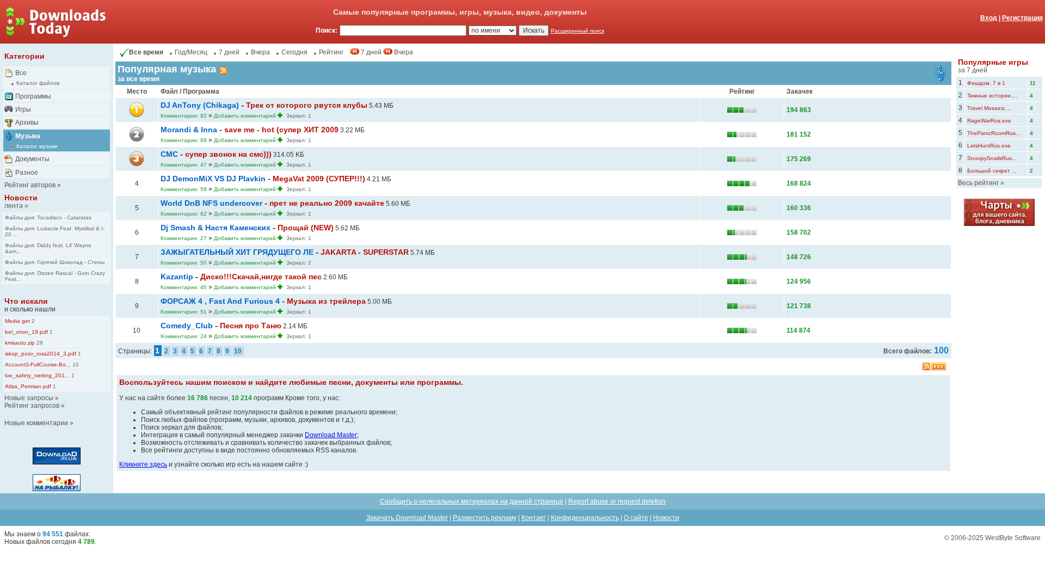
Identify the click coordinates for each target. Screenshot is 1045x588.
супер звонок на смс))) (228, 154)
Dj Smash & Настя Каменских (216, 227)
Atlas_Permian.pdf (28, 386)
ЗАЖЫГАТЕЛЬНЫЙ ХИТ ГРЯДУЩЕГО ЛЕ (237, 252)
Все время (146, 52)
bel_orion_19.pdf (26, 332)
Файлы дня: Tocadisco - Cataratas (48, 217)
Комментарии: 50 (184, 263)
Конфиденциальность (585, 518)
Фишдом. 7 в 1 (986, 83)
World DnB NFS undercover (211, 203)
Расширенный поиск (577, 31)
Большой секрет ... (992, 171)
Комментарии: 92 (184, 116)
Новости (21, 197)
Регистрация (1022, 18)
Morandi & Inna (189, 129)
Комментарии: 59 (184, 189)
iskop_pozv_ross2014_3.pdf (40, 354)
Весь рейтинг (978, 183)
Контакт (533, 518)
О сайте (636, 518)
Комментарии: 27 (184, 238)
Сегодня (294, 52)
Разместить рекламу (485, 518)
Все (21, 73)
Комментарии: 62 (184, 214)
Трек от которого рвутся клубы (306, 105)
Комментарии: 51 (184, 312)
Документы (32, 159)
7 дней (229, 52)
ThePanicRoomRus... (994, 133)
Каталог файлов (37, 83)
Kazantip (177, 276)
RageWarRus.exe (989, 121)
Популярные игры (993, 62)
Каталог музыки (37, 146)
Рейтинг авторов (30, 185)
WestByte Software (1013, 538)
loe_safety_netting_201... (37, 375)
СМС (169, 154)
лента (13, 206)
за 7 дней (972, 70)
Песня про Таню (250, 325)
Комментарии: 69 (184, 140)
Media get (17, 321)
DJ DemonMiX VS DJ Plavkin (213, 178)
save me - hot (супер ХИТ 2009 (281, 129)
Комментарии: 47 (184, 165)
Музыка (27, 136)
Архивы (27, 122)
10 (75, 364)
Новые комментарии (36, 423)
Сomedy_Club (187, 325)
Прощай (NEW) (306, 227)
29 (39, 343)
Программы (33, 96)
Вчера (260, 52)
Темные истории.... (992, 96)
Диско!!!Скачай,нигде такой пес (261, 276)
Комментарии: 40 (184, 287)
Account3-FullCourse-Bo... (38, 364)
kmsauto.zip (20, 343)
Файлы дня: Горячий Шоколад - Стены (54, 262)
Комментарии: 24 (184, 336)
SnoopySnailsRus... (992, 158)
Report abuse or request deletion (617, 501)
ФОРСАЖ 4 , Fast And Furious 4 (220, 301)
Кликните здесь (143, 464)
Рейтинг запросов (31, 405)
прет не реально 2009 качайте (326, 203)
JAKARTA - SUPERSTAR (365, 252)
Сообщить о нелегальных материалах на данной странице (471, 501)
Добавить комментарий (245, 116)
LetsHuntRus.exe (989, 146)
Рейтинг (331, 52)
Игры (23, 109)
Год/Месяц (191, 52)
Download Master (331, 435)
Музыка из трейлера (326, 301)
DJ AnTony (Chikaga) (200, 105)
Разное (26, 172)
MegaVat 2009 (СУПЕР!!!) (319, 178)
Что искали (26, 301)
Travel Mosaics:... (989, 108)
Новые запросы (28, 398)
